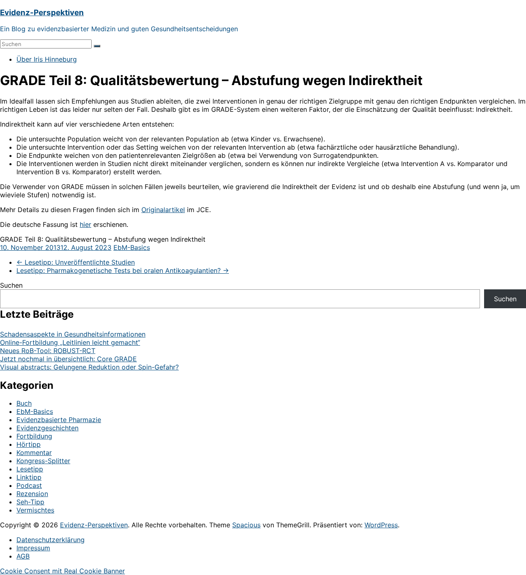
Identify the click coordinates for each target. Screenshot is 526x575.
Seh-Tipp (30, 502)
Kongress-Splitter (43, 461)
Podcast (29, 485)
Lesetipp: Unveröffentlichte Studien (75, 262)
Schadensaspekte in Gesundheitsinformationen (72, 334)
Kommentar (34, 452)
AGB (23, 556)
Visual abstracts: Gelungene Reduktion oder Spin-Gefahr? (89, 367)
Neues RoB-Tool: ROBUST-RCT (47, 350)
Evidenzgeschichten (47, 428)
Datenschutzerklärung (50, 540)
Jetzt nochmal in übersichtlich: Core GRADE (68, 359)
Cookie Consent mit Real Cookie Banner (62, 571)
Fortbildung (34, 436)
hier (85, 224)
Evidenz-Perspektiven (42, 12)
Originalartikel (163, 210)
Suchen (11, 285)
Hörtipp (28, 444)
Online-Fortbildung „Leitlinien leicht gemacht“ (70, 342)
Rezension (32, 494)
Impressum (33, 548)
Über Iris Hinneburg (46, 59)
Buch (24, 403)
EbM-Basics (131, 247)
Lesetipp (29, 469)
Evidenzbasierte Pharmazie (58, 420)
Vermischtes (35, 510)
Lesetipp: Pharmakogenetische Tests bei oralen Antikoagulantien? (122, 270)
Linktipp (29, 477)
